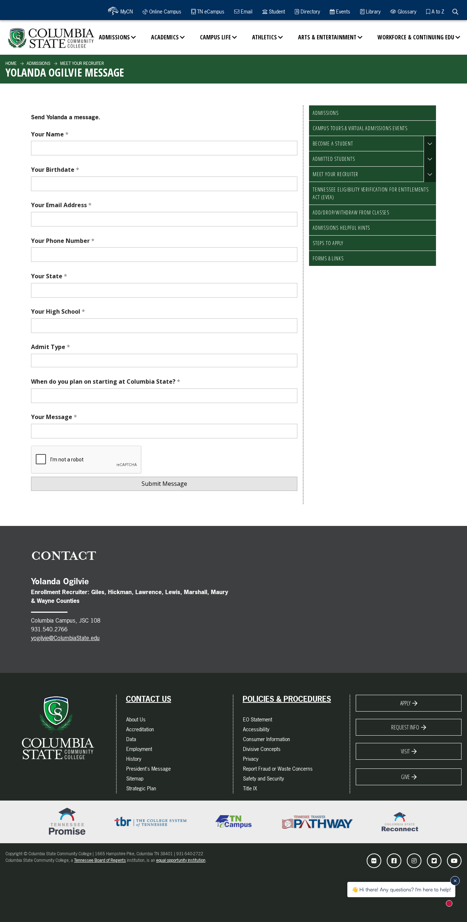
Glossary (406, 11)
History (133, 758)
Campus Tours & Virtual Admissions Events (360, 128)
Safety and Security (263, 778)
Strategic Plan (141, 788)
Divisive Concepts (262, 748)
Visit (405, 751)
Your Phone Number (61, 241)
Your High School (56, 311)
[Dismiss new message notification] (455, 881)
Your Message (52, 417)
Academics (165, 37)
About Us (136, 719)
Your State (47, 276)
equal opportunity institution (180, 860)
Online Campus (164, 11)
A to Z (437, 11)
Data (131, 739)
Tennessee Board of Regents (100, 860)
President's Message (148, 768)
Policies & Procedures (287, 699)
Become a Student (333, 143)
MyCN (126, 11)
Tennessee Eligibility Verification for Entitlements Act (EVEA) (371, 193)
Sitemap (134, 778)
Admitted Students (334, 158)
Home (11, 63)
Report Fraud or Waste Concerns (278, 768)
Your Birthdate (53, 170)
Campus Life (215, 37)
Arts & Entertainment (327, 37)
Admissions (114, 37)
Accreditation (140, 729)
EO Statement (257, 719)
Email (245, 11)
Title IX (250, 788)
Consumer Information (266, 739)
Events (342, 11)
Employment (139, 748)
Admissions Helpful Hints (341, 227)
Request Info (405, 727)
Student (276, 11)
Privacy (250, 758)
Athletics (264, 37)
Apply (405, 703)
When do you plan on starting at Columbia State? (104, 381)
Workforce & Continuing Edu (416, 37)
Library (372, 11)
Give (405, 777)
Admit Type (49, 347)
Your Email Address (59, 205)
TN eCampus (210, 11)
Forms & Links (328, 258)
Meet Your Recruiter (81, 63)
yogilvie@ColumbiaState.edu (65, 638)
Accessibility (256, 729)
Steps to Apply (328, 243)
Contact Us (148, 699)
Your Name (48, 134)
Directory (309, 11)
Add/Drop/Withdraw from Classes (351, 212)
